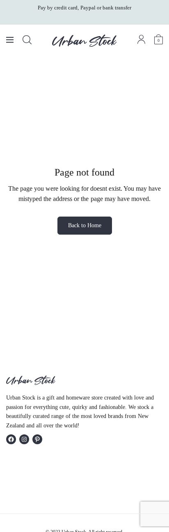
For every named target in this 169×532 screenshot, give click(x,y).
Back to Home (84, 225)
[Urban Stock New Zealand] (84, 40)
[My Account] (141, 39)
